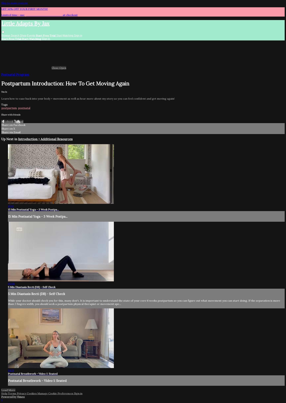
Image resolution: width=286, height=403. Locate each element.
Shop (23, 35)
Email (19, 121)
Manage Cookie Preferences (55, 393)
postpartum (9, 108)
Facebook (7, 121)
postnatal (24, 108)
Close (55, 67)
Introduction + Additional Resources (45, 139)
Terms (12, 393)
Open (62, 67)
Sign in (78, 35)
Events (31, 35)
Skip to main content (14, 3)
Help (4, 393)
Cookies (32, 393)
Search (15, 35)
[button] (3, 32)
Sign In (46, 38)
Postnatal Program (15, 75)
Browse (6, 35)
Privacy (22, 393)
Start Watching (65, 35)
